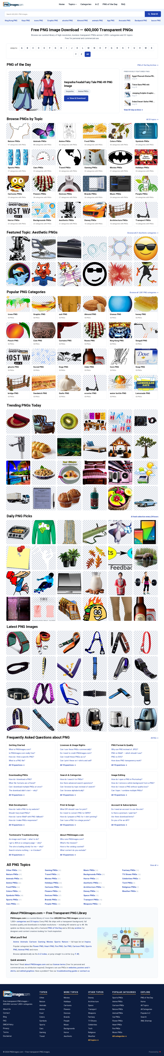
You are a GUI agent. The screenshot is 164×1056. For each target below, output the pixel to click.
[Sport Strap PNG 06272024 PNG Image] (120, 694)
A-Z (97, 4)
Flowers (67, 1009)
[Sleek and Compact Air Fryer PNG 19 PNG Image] (95, 719)
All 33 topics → (152, 119)
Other (41, 998)
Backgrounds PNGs (94, 874)
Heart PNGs (117, 1025)
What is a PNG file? (17, 760)
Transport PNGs (93, 900)
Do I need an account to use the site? (127, 809)
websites (72, 967)
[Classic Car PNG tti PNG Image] (146, 498)
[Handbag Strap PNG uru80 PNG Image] (69, 668)
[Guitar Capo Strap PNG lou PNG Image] (120, 643)
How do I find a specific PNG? (21, 757)
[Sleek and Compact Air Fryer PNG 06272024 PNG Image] (120, 719)
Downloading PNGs (18, 775)
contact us (85, 971)
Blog (5, 1017)
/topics (87, 942)
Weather (91, 1036)
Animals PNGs (14, 878)
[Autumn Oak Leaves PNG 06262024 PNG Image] (95, 558)
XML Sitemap (146, 1021)
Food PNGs (13, 887)
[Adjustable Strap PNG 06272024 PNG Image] (44, 719)
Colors (42, 1017)
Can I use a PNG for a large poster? (75, 820)
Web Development (18, 805)
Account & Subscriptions (124, 805)
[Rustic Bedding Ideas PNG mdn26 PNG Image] (95, 472)
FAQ (123, 4)
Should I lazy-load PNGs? (19, 813)
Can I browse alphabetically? (72, 790)
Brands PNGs (52, 900)
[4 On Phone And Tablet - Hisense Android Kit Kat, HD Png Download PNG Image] (146, 532)
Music (66, 1025)
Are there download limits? (122, 817)
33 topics (34, 921)
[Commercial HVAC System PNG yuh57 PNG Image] (120, 472)
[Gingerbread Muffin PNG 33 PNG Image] (69, 498)
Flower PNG (38, 946)
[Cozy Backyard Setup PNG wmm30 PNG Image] (120, 447)
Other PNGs (14, 870)
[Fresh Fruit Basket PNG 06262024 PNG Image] (120, 498)
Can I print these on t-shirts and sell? (76, 760)
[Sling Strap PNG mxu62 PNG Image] (18, 668)
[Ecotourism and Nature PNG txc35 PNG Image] (69, 447)
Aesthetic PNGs (93, 883)
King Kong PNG (11, 21)
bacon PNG (156, 21)
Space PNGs (91, 895)
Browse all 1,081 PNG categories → (144, 292)
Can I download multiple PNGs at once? (25, 787)
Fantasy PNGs (130, 870)
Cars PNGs (12, 904)
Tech (90, 1028)
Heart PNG (49, 946)
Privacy (6, 1028)
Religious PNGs (130, 887)
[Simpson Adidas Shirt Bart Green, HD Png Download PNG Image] (44, 532)
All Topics (145, 1005)
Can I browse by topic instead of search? (77, 787)
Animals (24, 942)
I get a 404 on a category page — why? (25, 843)
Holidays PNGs (53, 883)
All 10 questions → (17, 765)
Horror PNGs (91, 878)
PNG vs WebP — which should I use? (126, 753)
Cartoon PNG (79, 946)
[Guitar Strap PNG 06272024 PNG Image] (18, 719)
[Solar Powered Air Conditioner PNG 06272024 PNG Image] (146, 472)
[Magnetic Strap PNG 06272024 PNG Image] (146, 668)
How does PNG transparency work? (126, 760)
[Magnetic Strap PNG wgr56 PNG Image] (120, 668)
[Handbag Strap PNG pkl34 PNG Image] (44, 668)
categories (21, 921)
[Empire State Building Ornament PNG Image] (69, 532)
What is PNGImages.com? (20, 749)
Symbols (43, 1021)
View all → (154, 865)
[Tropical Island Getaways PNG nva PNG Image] (18, 472)
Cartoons (67, 1005)
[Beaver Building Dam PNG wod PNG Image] (146, 558)
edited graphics (27, 971)
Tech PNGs (128, 883)
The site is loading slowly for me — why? (26, 846)
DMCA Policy (8, 1025)
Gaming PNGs (53, 870)
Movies (50, 942)
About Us (7, 1009)
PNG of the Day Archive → (147, 65)
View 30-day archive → (133, 110)
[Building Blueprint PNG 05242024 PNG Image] (69, 609)
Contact (6, 1013)
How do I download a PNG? (20, 779)
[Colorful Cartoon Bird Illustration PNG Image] (18, 583)
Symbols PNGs (14, 895)
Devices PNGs (53, 895)
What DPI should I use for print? (73, 809)
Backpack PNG (141, 21)
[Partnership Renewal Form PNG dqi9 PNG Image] (44, 498)
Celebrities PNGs (131, 878)
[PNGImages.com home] (13, 4)
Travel (42, 1036)
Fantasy (91, 1017)
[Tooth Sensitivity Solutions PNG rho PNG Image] (120, 421)
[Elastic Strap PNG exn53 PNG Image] (95, 694)
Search (144, 1017)
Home (62, 4)
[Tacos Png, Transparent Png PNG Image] (95, 609)
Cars (41, 1028)
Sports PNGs (14, 900)
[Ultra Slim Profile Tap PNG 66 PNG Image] (18, 447)
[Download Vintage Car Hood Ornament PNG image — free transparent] (44, 248)
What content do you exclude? (73, 850)
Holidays (67, 1002)
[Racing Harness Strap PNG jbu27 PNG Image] (95, 643)
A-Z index (42, 954)
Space (90, 1005)
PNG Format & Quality (122, 745)
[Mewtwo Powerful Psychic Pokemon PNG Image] (120, 532)
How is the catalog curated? (72, 846)
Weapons (92, 1013)
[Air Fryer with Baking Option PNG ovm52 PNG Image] (69, 719)
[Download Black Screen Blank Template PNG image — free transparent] (18, 248)
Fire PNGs (116, 1028)
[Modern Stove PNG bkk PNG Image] (18, 532)
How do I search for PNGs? (71, 779)
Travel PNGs (52, 874)
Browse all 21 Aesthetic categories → (142, 233)
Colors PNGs (13, 891)
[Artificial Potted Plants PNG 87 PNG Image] (69, 558)
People (66, 1021)
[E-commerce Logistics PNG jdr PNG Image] (18, 498)
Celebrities (92, 1025)
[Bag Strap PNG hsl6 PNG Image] (146, 694)
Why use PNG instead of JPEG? (124, 749)
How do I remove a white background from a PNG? (133, 783)
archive (78, 928)
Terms (6, 1032)
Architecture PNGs (94, 887)
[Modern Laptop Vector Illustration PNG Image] (69, 583)
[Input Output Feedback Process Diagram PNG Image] (120, 558)
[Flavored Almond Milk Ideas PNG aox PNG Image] (95, 583)
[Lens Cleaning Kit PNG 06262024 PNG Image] (95, 498)
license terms (59, 964)
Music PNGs (91, 870)
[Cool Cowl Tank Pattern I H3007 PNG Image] (44, 609)
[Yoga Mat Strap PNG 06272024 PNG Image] (18, 643)
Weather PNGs (130, 891)
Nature (65, 942)
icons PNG (38, 21)
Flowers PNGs (53, 891)
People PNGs (52, 904)
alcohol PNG (67, 21)
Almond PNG (82, 21)
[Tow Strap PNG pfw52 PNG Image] (44, 643)
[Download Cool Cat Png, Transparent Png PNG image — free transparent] (44, 274)
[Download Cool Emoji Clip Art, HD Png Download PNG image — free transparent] (146, 248)
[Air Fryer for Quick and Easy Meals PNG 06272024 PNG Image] (146, 719)
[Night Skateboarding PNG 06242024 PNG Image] (44, 583)
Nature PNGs (14, 874)
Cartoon (33, 942)
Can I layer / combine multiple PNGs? (127, 790)
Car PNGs (116, 1017)
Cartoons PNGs (54, 887)
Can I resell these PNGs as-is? (73, 757)
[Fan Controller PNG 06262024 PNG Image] (146, 421)
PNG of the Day (110, 4)
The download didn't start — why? (23, 790)
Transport (92, 1009)
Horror (66, 1032)
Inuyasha (70, 91)
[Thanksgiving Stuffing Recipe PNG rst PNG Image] (44, 472)
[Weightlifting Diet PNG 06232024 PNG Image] (146, 583)
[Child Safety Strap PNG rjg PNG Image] (95, 668)
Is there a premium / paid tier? (124, 813)
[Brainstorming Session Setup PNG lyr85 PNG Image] (95, 421)
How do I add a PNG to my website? (24, 809)
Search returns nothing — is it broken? (25, 850)
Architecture (93, 1002)
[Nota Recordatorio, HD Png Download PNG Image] (18, 558)
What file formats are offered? (22, 783)
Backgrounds (69, 1028)
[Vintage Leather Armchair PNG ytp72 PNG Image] (44, 421)
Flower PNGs (117, 1021)
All (87, 54)
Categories (85, 4)
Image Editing (118, 775)
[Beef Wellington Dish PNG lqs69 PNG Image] (69, 472)
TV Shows (92, 1021)
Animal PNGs (117, 1013)
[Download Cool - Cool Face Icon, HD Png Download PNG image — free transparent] (95, 274)
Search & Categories (70, 775)
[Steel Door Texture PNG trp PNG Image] (18, 609)
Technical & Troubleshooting (23, 835)
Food (41, 1013)
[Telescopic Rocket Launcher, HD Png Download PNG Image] (95, 532)
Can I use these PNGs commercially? (75, 749)
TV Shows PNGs (131, 874)
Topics (71, 4)
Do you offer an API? (120, 820)
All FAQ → (154, 738)
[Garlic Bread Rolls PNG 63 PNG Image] (44, 447)
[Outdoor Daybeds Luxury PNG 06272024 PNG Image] (95, 447)
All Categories (146, 1009)
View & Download (77, 98)
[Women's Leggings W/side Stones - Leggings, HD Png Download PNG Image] (120, 609)
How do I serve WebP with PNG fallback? (26, 817)
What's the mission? (68, 843)
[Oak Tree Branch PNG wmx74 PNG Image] (146, 447)
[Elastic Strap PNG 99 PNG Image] (44, 694)
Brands (67, 1017)
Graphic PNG (52, 21)
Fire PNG (59, 946)
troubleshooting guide (67, 971)
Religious (92, 1032)
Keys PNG (26, 21)
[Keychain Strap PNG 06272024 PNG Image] (146, 643)
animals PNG (97, 21)
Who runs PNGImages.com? (72, 839)
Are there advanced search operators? (76, 783)
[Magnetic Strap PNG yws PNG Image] (18, 694)
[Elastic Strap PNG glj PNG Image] (69, 694)
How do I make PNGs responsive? (23, 820)
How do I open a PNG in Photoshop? (126, 779)
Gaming (41, 942)
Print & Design (67, 805)
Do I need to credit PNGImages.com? (76, 753)
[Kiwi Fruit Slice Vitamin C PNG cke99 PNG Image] (69, 421)
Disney (91, 998)
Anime (16, 942)
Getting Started (17, 745)
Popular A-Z (145, 1013)
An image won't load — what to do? (24, 839)
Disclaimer (7, 1036)
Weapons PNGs (92, 904)
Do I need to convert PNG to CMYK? (75, 813)
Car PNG (68, 946)
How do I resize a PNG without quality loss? (129, 787)
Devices (67, 1013)
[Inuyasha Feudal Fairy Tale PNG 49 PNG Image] (35, 91)
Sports (57, 942)
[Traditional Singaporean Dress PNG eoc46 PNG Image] (120, 583)
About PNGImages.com (72, 835)
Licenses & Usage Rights (72, 745)
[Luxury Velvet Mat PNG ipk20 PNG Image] (18, 421)
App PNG (110, 21)
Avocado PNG (124, 21)
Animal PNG (23, 949)
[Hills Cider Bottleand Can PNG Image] (146, 609)
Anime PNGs (83, 91)
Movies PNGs (52, 878)
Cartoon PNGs (118, 1005)
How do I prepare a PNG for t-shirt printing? (78, 817)
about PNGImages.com (35, 964)
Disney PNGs (91, 891)
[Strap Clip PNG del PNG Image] (69, 643)
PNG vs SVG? (117, 757)
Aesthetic (68, 1036)
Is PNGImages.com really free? (22, 753)
